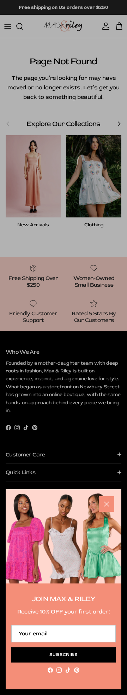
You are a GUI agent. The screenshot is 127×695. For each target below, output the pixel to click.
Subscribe (63, 654)
